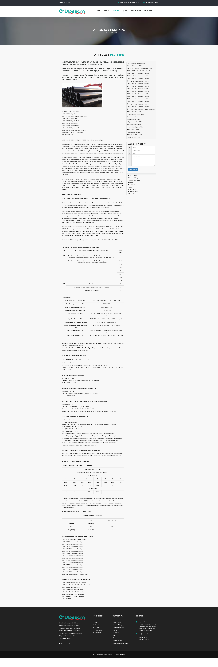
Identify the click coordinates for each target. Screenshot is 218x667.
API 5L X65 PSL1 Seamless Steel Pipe (138, 99)
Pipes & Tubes (133, 175)
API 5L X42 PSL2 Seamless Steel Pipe (138, 76)
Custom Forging (133, 191)
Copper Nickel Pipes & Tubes (136, 114)
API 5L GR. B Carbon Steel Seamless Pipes (140, 68)
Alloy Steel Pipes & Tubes (135, 111)
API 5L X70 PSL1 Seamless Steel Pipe (138, 104)
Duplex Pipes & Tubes (134, 119)
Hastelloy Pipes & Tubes (135, 124)
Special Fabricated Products (137, 194)
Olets (130, 187)
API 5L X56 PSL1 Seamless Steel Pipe (138, 89)
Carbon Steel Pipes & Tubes (136, 66)
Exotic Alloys (132, 189)
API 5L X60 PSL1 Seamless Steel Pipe (138, 94)
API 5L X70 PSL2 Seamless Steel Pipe (138, 106)
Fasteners (132, 185)
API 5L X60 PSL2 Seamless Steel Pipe (138, 96)
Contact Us (148, 11)
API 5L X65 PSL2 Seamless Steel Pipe (138, 101)
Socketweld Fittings (134, 180)
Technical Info (136, 11)
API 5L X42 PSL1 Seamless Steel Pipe (138, 73)
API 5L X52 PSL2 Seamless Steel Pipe (138, 86)
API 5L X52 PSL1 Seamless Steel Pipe (138, 83)
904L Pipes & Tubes (133, 129)
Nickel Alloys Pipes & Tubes (135, 127)
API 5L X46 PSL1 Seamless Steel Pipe (138, 78)
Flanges (131, 182)
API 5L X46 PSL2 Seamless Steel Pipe (138, 81)
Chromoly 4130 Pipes (134, 137)
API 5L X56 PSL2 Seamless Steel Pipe (138, 91)
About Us (106, 11)
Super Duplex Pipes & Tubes (136, 122)
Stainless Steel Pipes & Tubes (136, 63)
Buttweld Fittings (133, 178)
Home (98, 11)
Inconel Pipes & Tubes (134, 132)
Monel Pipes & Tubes (134, 117)
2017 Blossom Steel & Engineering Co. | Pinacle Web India (109, 654)
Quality (125, 11)
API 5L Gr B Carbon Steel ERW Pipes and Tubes (141, 109)
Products (116, 11)
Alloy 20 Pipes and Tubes (135, 134)
